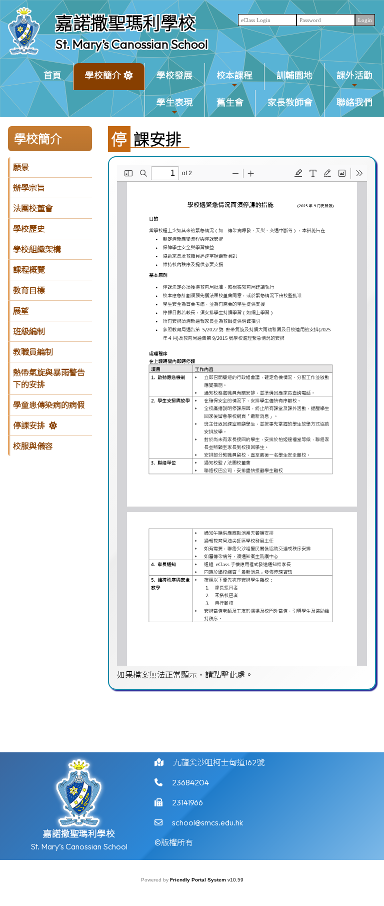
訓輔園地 (294, 75)
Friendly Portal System (199, 879)
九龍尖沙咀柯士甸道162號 (218, 762)
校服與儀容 (33, 446)
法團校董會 (33, 208)
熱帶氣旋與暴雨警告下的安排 (49, 378)
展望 (21, 311)
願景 (21, 167)
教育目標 (29, 290)
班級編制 (29, 331)
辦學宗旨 (29, 188)
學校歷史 (29, 229)
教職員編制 (33, 352)
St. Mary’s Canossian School (132, 44)
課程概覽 (29, 270)
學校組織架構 (37, 249)
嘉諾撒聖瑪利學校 (126, 23)
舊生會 (230, 102)
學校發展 (174, 75)
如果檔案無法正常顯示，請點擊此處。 (185, 675)
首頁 (53, 75)
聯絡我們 (354, 102)
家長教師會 (290, 102)
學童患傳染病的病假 (49, 405)
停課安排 (29, 425)
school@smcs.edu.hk (207, 822)
